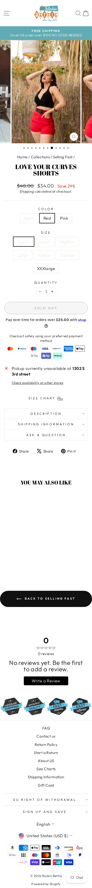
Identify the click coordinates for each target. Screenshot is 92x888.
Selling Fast (62, 157)
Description (46, 414)
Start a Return (46, 752)
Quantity (46, 282)
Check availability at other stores (37, 383)
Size (46, 232)
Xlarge (44, 255)
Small (44, 241)
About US (46, 760)
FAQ (46, 728)
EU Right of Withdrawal (44, 800)
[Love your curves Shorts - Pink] (25, 562)
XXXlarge (46, 268)
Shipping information (46, 424)
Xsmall (23, 241)
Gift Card (46, 785)
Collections (40, 157)
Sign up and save (45, 812)
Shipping (27, 191)
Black (29, 218)
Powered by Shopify (45, 884)
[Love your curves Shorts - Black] (14, 562)
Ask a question (46, 435)
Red (47, 218)
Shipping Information (46, 777)
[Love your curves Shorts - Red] (20, 562)
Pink (64, 218)
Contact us (46, 736)
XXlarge (67, 255)
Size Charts (46, 769)
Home (22, 157)
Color (46, 209)
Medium (67, 241)
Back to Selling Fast (49, 598)
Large (22, 255)
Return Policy (46, 744)
